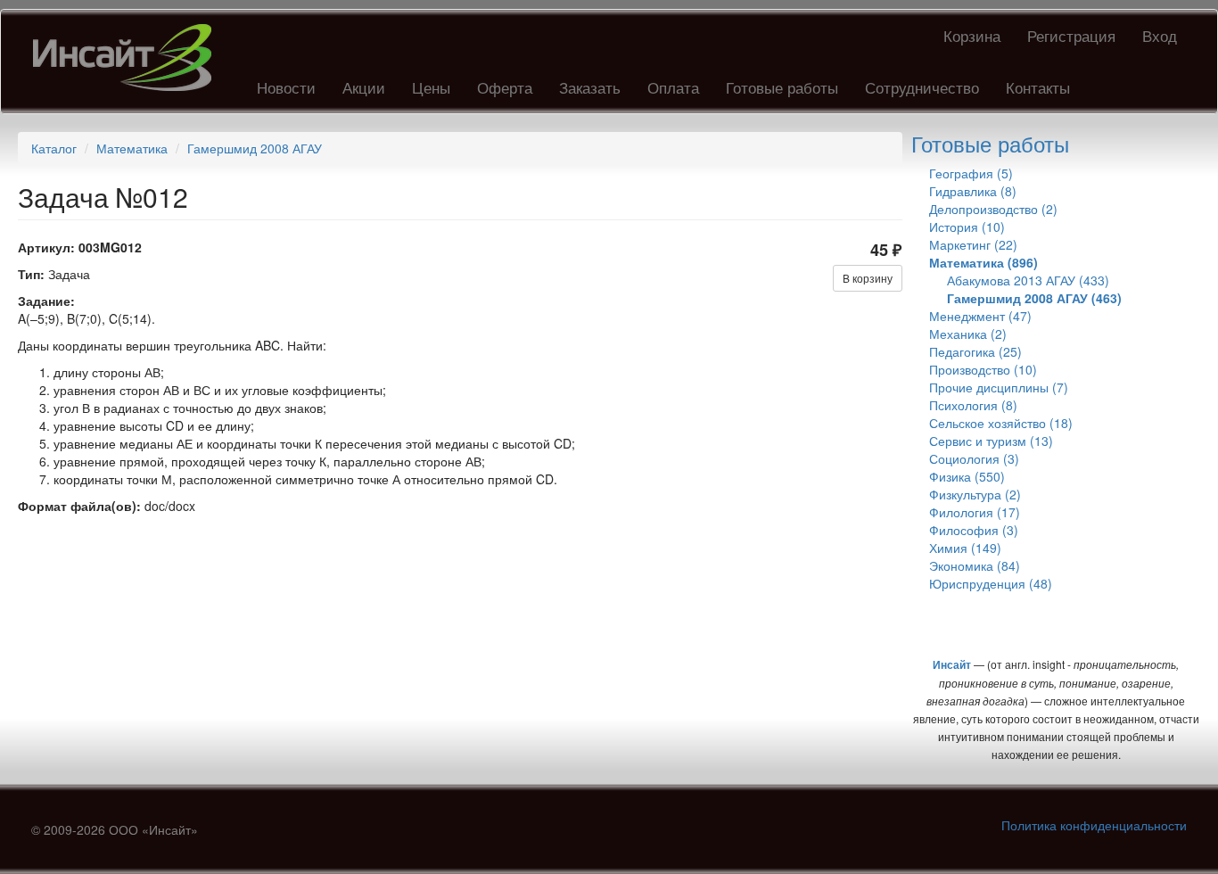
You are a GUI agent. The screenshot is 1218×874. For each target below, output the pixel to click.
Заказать (590, 87)
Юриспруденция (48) (990, 583)
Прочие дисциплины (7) (998, 387)
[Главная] (128, 57)
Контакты (1038, 87)
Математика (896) (983, 262)
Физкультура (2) (975, 494)
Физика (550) (967, 476)
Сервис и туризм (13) (991, 440)
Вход (1159, 35)
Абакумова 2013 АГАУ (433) (1028, 280)
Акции (363, 87)
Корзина (971, 35)
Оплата (673, 87)
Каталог (54, 148)
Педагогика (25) (975, 351)
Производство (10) (983, 369)
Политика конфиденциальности (1094, 825)
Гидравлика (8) (972, 191)
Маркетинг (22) (973, 244)
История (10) (967, 226)
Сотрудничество (922, 87)
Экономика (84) (974, 565)
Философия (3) (973, 530)
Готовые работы (782, 87)
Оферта (504, 87)
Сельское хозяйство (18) (1001, 423)
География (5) (971, 173)
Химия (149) (965, 548)
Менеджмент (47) (980, 316)
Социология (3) (974, 458)
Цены (431, 87)
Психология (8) (973, 405)
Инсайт (952, 664)
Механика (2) (968, 333)
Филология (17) (974, 512)
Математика (132, 148)
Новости (286, 87)
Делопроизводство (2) (993, 209)
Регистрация (1071, 35)
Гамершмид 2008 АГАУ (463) (1034, 298)
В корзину (868, 277)
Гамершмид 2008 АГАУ (254, 148)
